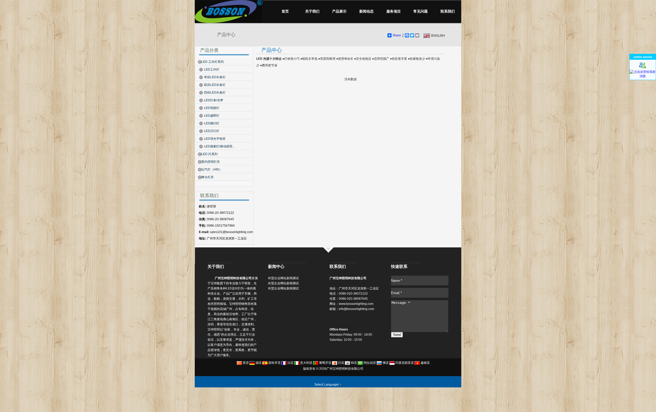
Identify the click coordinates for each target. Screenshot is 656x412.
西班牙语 (274, 363)
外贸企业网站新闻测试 (283, 278)
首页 (285, 11)
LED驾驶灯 (211, 108)
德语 (258, 363)
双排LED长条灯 (214, 85)
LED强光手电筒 (214, 138)
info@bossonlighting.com (356, 309)
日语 (340, 363)
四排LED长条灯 (214, 92)
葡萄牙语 (324, 363)
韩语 (353, 363)
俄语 (385, 363)
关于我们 (312, 11)
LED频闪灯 (211, 123)
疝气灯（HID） (211, 169)
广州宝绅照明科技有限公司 (344, 368)
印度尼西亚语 (404, 363)
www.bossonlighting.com (356, 304)
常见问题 (420, 11)
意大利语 (305, 363)
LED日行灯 (211, 131)
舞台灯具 (207, 177)
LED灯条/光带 (213, 100)
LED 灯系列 (209, 154)
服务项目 (393, 11)
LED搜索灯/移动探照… (219, 146)
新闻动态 (366, 11)
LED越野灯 (211, 115)
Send (397, 335)
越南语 (425, 363)
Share (397, 35)
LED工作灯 (211, 69)
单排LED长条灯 (214, 77)
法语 (289, 363)
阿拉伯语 (369, 363)
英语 (245, 363)
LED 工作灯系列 (212, 62)
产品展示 (339, 11)
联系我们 (447, 11)
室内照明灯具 (210, 162)
